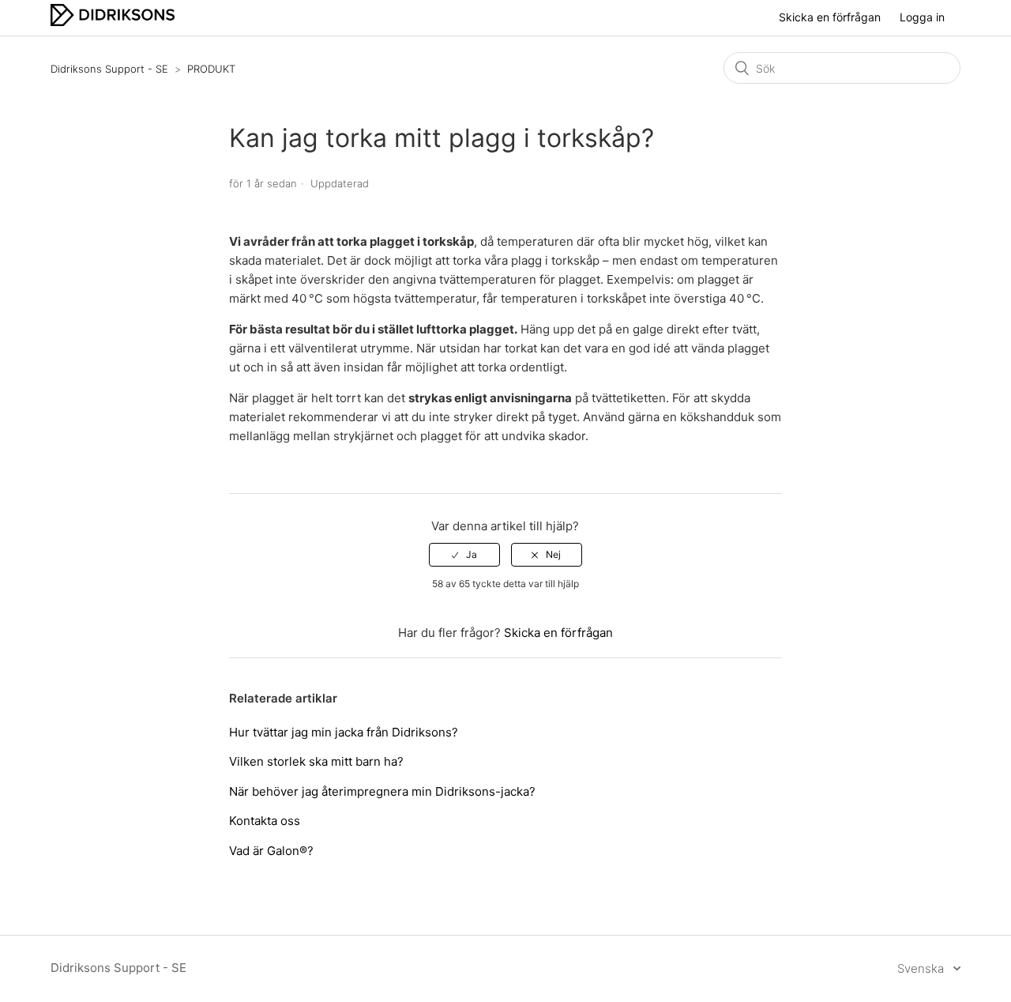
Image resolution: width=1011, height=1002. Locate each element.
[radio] (464, 555)
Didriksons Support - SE (109, 68)
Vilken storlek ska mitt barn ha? (316, 761)
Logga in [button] (922, 17)
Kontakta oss (264, 820)
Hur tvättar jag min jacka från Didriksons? (343, 732)
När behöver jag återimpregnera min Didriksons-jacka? (382, 791)
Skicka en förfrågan (830, 17)
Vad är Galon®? (271, 850)
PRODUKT (211, 68)
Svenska (922, 968)
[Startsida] (113, 21)
